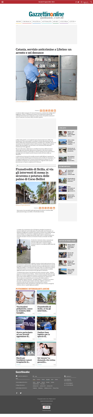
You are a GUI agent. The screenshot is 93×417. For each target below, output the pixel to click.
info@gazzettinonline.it (20, 385)
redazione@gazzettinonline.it (21, 382)
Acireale (47, 382)
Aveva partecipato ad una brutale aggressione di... (24, 334)
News (18, 21)
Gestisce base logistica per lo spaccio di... (44, 334)
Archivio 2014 (42, 386)
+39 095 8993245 (69, 385)
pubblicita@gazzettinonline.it (21, 388)
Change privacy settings (46, 410)
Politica (36, 21)
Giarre (34, 382)
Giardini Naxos (36, 383)
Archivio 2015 (49, 386)
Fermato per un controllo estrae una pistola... (71, 150)
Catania (52, 382)
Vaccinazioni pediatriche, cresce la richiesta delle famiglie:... (24, 310)
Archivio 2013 (35, 386)
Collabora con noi (47, 388)
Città (72, 21)
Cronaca (27, 21)
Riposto (38, 382)
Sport (55, 21)
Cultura (64, 21)
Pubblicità (35, 388)
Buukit (52, 401)
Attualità (46, 21)
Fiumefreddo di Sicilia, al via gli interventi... (44, 309)
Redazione (40, 388)
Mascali (43, 382)
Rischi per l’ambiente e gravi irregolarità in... (24, 360)
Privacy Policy (55, 388)
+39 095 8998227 (69, 383)
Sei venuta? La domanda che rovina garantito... (46, 360)
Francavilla (42, 383)
